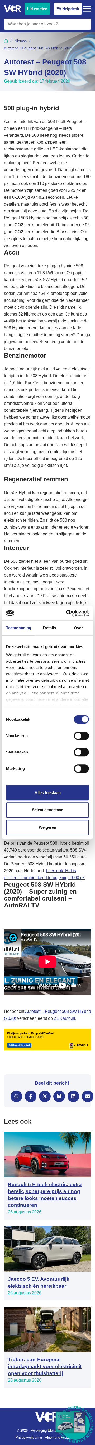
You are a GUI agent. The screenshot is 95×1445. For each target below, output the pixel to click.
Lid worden (37, 9)
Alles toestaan (48, 792)
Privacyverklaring (29, 1437)
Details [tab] (49, 628)
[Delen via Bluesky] (59, 1096)
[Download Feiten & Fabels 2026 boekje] (75, 1425)
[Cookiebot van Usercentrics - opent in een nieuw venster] (67, 613)
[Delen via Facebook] (30, 1096)
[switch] (81, 736)
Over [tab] (78, 628)
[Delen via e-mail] (87, 1096)
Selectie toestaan (47, 810)
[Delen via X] (45, 1096)
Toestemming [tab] (18, 628)
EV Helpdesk (67, 9)
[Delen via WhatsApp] (16, 1096)
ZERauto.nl (64, 1018)
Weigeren (47, 827)
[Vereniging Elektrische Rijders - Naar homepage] (12, 8)
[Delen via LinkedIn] (73, 1096)
